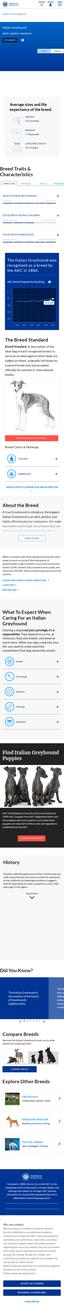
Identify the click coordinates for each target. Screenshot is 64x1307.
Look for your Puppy (31, 838)
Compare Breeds (20, 1069)
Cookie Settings (32, 1301)
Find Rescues (9, 590)
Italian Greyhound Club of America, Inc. (24, 580)
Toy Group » (10, 40)
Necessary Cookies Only (32, 1292)
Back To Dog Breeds (15, 14)
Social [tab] (43, 183)
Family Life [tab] (9, 183)
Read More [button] (32, 538)
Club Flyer (8, 585)
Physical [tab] (26, 183)
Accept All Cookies (32, 1283)
